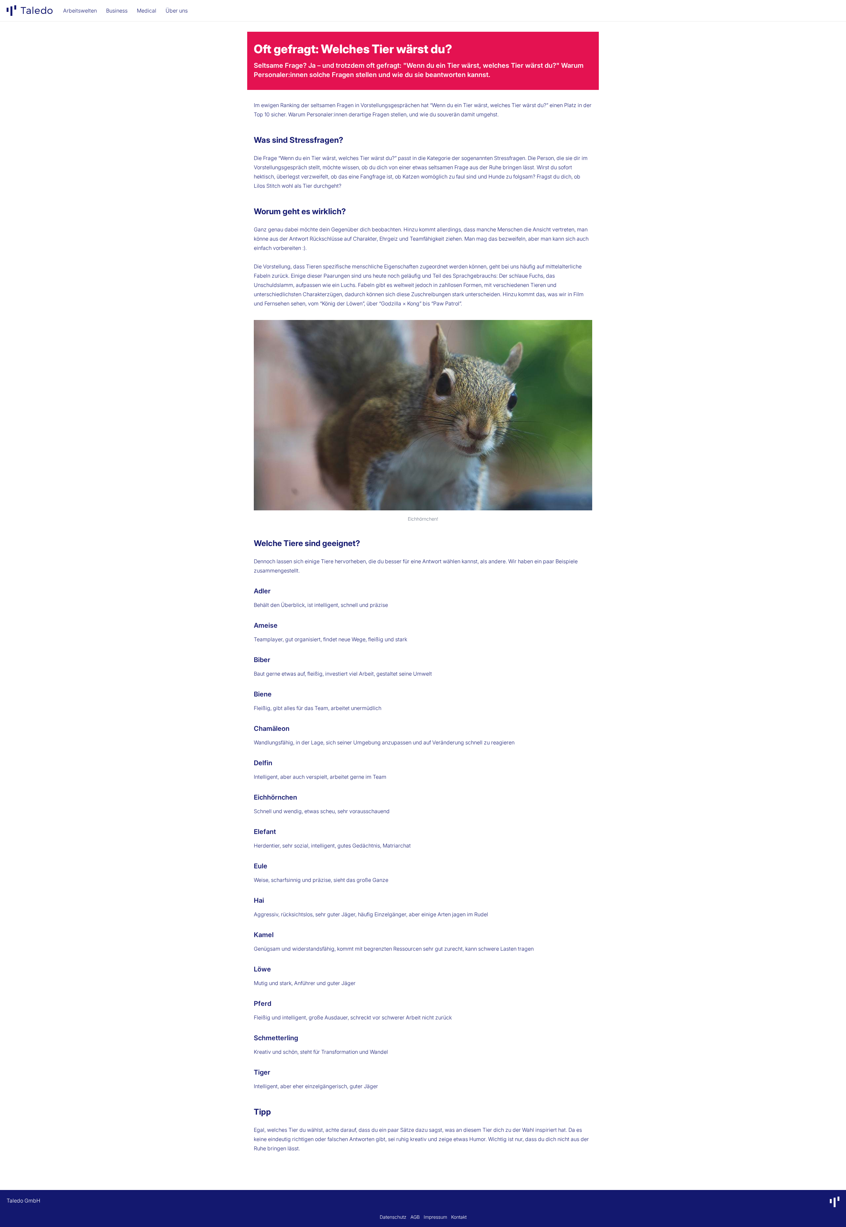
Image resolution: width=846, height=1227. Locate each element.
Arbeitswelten (80, 10)
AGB (415, 1217)
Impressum (435, 1217)
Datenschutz (393, 1217)
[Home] (29, 10)
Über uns (177, 10)
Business (117, 10)
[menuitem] (29, 10)
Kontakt (459, 1217)
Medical (146, 10)
